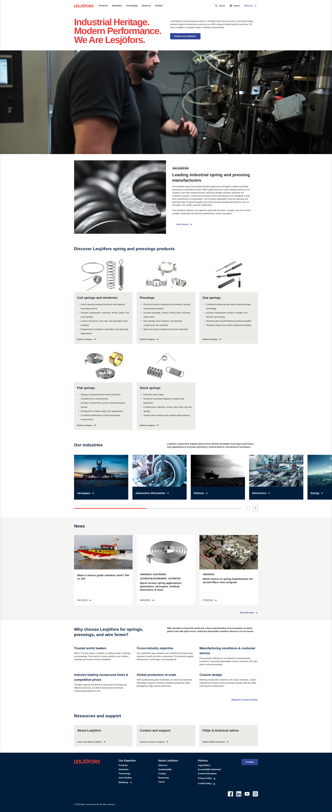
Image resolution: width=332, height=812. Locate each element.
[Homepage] (84, 5)
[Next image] (255, 508)
